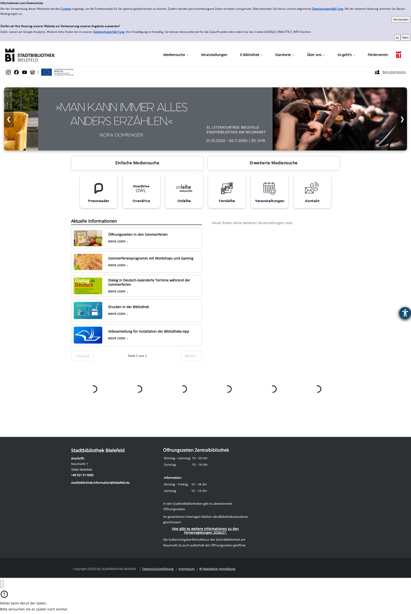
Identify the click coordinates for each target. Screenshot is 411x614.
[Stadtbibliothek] (30, 54)
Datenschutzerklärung (158, 569)
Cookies (66, 8)
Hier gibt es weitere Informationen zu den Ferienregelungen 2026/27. (205, 530)
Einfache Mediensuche (137, 162)
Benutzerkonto (394, 72)
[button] (175, 55)
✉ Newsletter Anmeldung (217, 569)
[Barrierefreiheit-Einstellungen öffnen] (405, 313)
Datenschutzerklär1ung (327, 8)
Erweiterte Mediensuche (274, 162)
